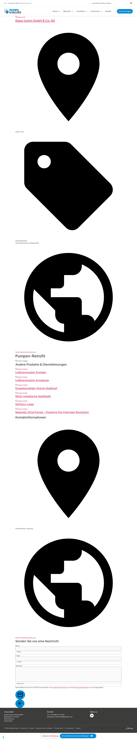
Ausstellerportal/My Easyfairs (101, 3)
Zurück (23, 706)
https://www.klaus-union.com (25, 352)
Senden (24, 697)
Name (17, 646)
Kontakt (108, 11)
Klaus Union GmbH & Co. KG (35, 20)
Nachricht (18, 666)
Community (95, 11)
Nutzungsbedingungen (82, 687)
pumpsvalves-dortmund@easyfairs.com (60, 717)
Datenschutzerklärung (60, 687)
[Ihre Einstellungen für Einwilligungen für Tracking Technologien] (3, 737)
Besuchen (67, 11)
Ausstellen (81, 11)
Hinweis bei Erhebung (50, 736)
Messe (55, 11)
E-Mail (17, 655)
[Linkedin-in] (92, 715)
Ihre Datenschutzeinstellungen (75, 736)
